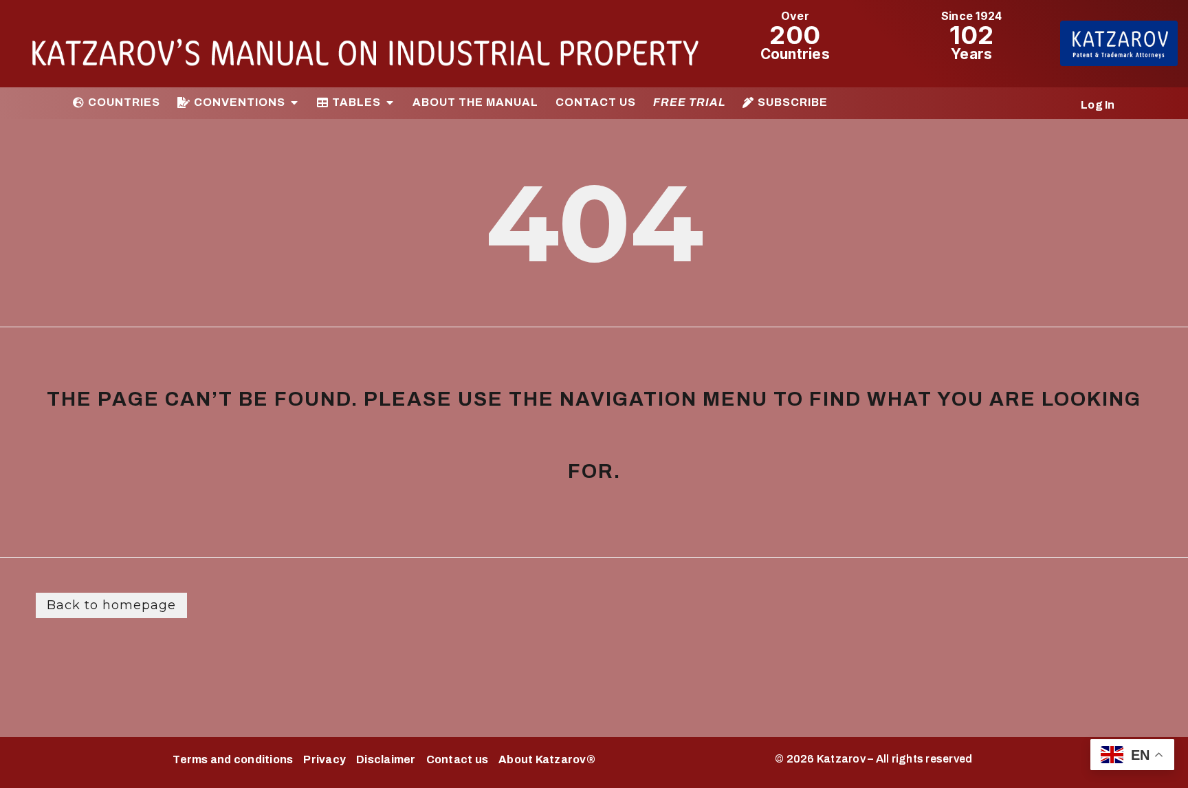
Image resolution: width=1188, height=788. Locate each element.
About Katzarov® (546, 759)
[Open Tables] (389, 102)
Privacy (324, 759)
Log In (1098, 105)
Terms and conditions (233, 759)
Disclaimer (386, 759)
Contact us (457, 759)
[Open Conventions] (294, 102)
